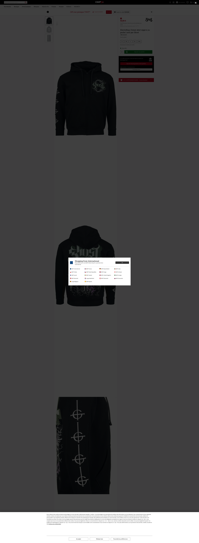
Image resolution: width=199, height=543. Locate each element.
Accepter (78, 539)
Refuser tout (99, 539)
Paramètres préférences (120, 539)
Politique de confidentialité (55, 524)
